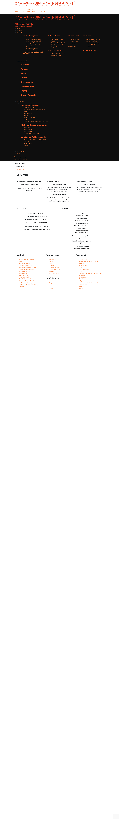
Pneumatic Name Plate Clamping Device (36, 121)
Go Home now (21, 169)
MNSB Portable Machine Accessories (34, 125)
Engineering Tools (27, 86)
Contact (51, 285)
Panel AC (27, 141)
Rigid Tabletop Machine (58, 45)
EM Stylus (27, 127)
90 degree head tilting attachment (89, 261)
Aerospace (24, 69)
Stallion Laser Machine (92, 43)
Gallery (51, 289)
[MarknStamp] (24, 4)
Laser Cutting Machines (58, 53)
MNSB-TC (22, 261)
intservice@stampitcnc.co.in (82, 243)
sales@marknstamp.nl (82, 233)
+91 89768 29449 (44, 229)
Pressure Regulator (30, 117)
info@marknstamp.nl (82, 231)
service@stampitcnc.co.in (82, 238)
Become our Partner (20, 157)
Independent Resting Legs (31, 133)
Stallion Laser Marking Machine (28, 283)
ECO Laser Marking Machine (27, 281)
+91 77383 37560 (44, 226)
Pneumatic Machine (31, 47)
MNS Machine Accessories (30, 105)
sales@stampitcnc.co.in (82, 220)
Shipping (24, 91)
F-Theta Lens (28, 143)
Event (50, 287)
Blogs (50, 283)
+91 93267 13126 (42, 216)
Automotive (25, 65)
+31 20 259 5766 (43, 223)
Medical (23, 73)
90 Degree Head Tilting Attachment (34, 110)
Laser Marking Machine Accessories (33, 137)
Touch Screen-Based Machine (27, 267)
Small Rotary (28, 113)
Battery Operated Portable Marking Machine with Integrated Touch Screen (34, 43)
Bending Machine (56, 55)
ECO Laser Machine (91, 41)
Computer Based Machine (58, 43)
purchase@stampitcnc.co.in (82, 248)
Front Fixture (28, 131)
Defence (24, 78)
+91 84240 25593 (43, 220)
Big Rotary (27, 111)
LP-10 (25, 119)
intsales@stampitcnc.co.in (82, 225)
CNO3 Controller (76, 39)
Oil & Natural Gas (27, 82)
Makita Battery (28, 129)
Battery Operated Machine (33, 39)
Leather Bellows (29, 108)
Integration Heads (24, 277)
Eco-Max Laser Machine (93, 39)
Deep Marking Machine (32, 49)
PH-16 (26, 115)
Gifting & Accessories (28, 95)
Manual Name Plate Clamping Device (35, 139)
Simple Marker (55, 47)
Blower (26, 145)
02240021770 (42, 213)
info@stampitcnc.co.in (82, 215)
